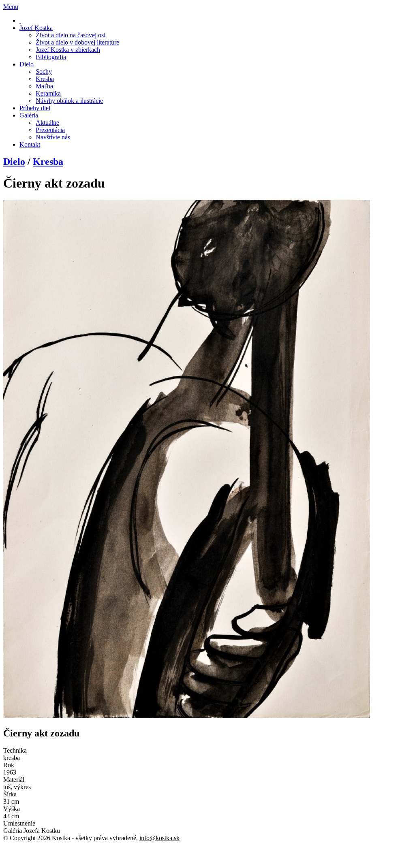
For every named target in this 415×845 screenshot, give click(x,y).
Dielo (14, 161)
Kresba (48, 161)
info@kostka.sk (159, 837)
